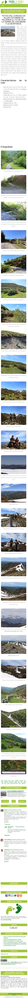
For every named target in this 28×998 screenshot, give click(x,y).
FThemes (10, 996)
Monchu (6, 809)
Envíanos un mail (4, 953)
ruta (2, 783)
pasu (19, 781)
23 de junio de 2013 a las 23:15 (16, 849)
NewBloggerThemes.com (19, 997)
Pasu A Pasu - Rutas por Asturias (15, 993)
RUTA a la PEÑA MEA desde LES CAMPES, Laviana (15, 942)
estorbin (21, 780)
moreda (15, 781)
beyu (9, 780)
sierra (8, 783)
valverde (23, 783)
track (20, 783)
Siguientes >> (22, 801)
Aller (2, 780)
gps (24, 780)
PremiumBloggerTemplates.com (9, 997)
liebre (2, 781)
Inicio (2, 6)
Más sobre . (6, 919)
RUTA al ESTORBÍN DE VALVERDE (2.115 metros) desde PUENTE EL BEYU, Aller (15, 791)
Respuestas (7, 824)
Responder (6, 821)
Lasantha (21, 996)
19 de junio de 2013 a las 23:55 (14, 809)
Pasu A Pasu (10, 826)
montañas (11, 781)
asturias (5, 780)
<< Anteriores (5, 801)
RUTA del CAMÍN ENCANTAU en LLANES (12, 939)
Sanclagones (7, 849)
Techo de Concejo (14, 783)
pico (21, 781)
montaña (6, 781)
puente (24, 781)
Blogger (14, 994)
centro (12, 780)
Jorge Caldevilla (7, 839)
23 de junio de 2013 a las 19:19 (18, 839)
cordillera (17, 780)
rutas (5, 783)
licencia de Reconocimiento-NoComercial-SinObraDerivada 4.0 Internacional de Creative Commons (14, 963)
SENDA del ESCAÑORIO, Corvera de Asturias (13, 941)
